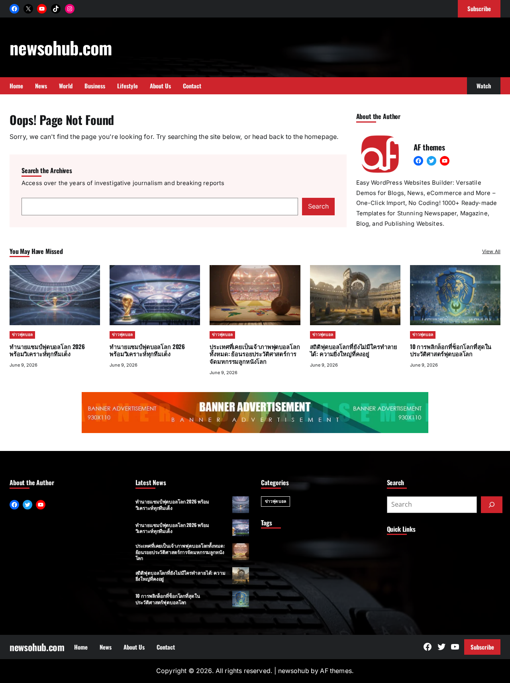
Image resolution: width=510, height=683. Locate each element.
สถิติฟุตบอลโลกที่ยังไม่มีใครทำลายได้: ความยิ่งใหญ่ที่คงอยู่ (353, 350)
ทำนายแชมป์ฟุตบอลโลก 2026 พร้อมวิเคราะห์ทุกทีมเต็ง (47, 350)
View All (491, 251)
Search (318, 206)
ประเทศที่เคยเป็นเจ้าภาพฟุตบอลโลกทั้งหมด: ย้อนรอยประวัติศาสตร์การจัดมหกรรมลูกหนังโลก (255, 354)
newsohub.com (61, 47)
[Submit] (491, 504)
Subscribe (482, 646)
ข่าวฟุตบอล (22, 334)
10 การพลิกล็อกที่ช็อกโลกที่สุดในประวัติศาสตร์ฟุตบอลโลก (450, 350)
